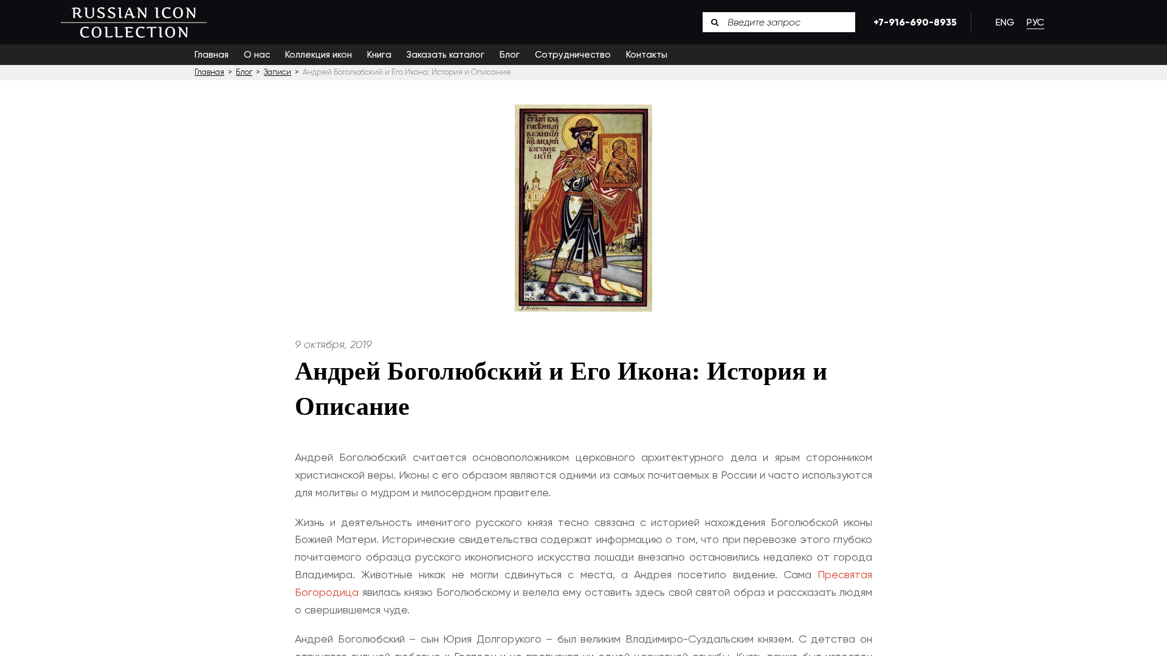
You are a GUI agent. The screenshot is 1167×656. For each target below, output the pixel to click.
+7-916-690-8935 (912, 22)
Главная (211, 54)
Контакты (646, 54)
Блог (510, 54)
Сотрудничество (573, 54)
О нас (257, 54)
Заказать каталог (445, 54)
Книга (379, 54)
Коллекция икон (318, 54)
